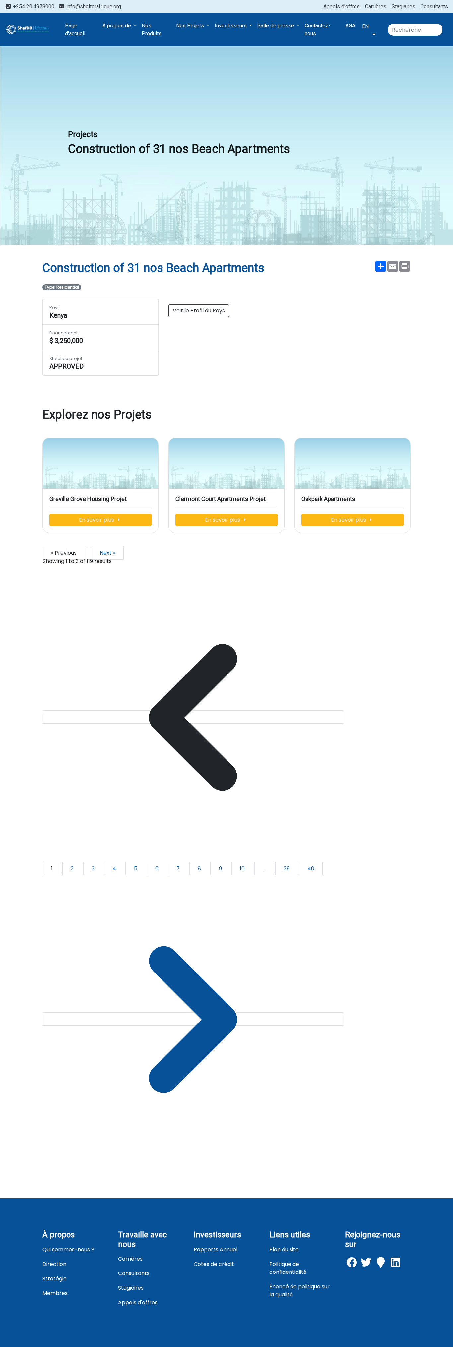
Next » (107, 553)
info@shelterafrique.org (93, 6)
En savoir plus (97, 520)
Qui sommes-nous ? (68, 1249)
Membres (55, 1293)
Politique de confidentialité (288, 1268)
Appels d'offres (341, 6)
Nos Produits (152, 30)
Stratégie (54, 1278)
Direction (54, 1264)
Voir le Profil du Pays (199, 310)
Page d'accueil (75, 30)
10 (243, 868)
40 (310, 868)
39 (287, 868)
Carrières (375, 6)
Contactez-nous (317, 30)
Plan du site (284, 1249)
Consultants (434, 6)
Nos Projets (190, 26)
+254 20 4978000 (34, 6)
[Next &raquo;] (193, 1019)
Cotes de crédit (214, 1264)
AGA (350, 26)
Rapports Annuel (215, 1249)
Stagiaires (403, 6)
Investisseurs (231, 26)
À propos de (117, 26)
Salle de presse (276, 26)
